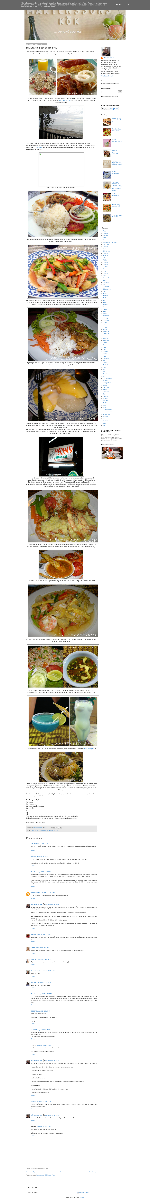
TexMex (105, 398)
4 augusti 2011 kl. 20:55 (52, 904)
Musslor (105, 338)
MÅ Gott (33, 934)
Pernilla (33, 872)
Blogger (82, 1198)
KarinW (33, 1030)
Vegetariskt (106, 414)
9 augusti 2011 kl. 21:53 (44, 1127)
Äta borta (51, 830)
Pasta (104, 347)
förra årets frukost (65, 100)
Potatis (105, 354)
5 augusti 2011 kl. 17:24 (52, 1060)
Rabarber (106, 358)
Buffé (104, 237)
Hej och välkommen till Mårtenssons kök (117, 162)
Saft (104, 371)
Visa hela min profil (107, 76)
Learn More (118, 5)
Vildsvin (105, 416)
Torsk (104, 405)
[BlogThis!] (54, 828)
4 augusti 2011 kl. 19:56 (48, 892)
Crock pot (106, 244)
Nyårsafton (106, 340)
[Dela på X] (56, 828)
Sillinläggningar (107, 378)
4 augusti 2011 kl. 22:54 (43, 948)
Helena (33, 948)
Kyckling (105, 318)
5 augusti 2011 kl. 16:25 (44, 1045)
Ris (104, 360)
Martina (33, 982)
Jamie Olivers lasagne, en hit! (116, 205)
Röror (104, 369)
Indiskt (105, 293)
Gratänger (106, 282)
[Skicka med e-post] (52, 828)
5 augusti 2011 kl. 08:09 (43, 982)
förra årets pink (89, 748)
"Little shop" (38, 147)
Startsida (62, 1172)
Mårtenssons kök (36, 904)
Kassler (105, 309)
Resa (36, 830)
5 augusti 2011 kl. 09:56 (43, 1011)
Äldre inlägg (92, 1172)
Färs (104, 271)
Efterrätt (105, 255)
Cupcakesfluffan (36, 971)
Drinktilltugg (106, 251)
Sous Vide (106, 387)
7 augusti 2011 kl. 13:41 (52, 1115)
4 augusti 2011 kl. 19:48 (43, 872)
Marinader (106, 331)
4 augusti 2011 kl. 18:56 (41, 857)
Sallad (105, 374)
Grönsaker (106, 287)
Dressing (105, 246)
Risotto (105, 363)
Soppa (105, 385)
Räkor (105, 367)
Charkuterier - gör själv (110, 242)
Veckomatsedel (107, 412)
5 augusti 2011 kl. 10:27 (43, 1030)
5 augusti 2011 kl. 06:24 (49, 971)
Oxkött (105, 342)
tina (32, 843)
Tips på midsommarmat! (117, 140)
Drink (33, 830)
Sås (104, 394)
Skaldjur (105, 380)
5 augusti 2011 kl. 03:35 (44, 959)
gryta (104, 423)
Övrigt (56, 830)
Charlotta (34, 994)
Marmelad (106, 334)
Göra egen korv (107, 289)
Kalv (104, 307)
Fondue (105, 264)
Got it (127, 5)
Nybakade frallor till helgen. (117, 215)
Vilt (104, 418)
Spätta (105, 389)
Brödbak (105, 235)
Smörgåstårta (107, 383)
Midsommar (106, 336)
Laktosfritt (106, 320)
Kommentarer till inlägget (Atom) (45, 1175)
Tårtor (105, 407)
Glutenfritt (106, 278)
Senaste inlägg (30, 1172)
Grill (104, 284)
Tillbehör (105, 400)
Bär (104, 240)
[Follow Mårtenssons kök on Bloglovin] (110, 110)
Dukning (105, 253)
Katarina (33, 959)
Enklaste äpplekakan (115, 194)
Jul (104, 300)
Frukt (104, 269)
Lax (104, 325)
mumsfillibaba (35, 892)
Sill (104, 376)
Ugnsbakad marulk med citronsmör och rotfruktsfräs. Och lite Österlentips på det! (117, 186)
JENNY (33, 1011)
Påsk (104, 356)
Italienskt (105, 296)
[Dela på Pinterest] (60, 828)
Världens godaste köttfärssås (115, 152)
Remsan (33, 1101)
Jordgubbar (106, 298)
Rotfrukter (106, 365)
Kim (32, 857)
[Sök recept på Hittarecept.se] (83, 1192)
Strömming (106, 392)
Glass (104, 275)
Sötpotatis (106, 396)
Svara (33, 850)
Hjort (104, 291)
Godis (105, 280)
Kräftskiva (106, 316)
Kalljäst (105, 305)
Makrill (105, 329)
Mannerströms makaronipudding (117, 120)
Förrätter (105, 273)
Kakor (105, 302)
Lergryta (105, 327)
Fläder (105, 260)
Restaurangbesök (43, 830)
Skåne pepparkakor (116, 172)
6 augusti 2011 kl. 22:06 (44, 1101)
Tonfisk (105, 403)
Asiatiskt (105, 233)
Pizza (104, 349)
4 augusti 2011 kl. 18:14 (41, 843)
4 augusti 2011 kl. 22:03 (44, 934)
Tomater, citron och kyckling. (116, 129)
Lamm (105, 322)
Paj (104, 345)
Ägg (104, 425)
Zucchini (105, 421)
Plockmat (105, 351)
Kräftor (105, 313)
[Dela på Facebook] (58, 828)
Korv (104, 311)
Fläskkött (105, 262)
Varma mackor (107, 409)
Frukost (105, 267)
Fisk (104, 258)
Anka (104, 231)
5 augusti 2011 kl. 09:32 (45, 994)
